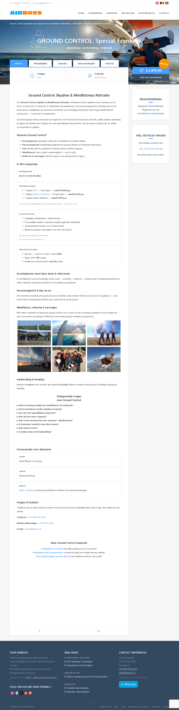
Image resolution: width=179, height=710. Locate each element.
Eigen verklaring (26, 490)
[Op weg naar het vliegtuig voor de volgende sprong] (34, 332)
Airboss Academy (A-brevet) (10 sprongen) (87, 676)
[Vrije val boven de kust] (104, 359)
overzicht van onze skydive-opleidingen (31, 239)
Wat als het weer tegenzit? (33, 416)
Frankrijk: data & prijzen (78, 688)
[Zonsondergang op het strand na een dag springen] (34, 359)
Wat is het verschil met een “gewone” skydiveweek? (46, 420)
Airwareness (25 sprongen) (80, 665)
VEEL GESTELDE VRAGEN (151, 148)
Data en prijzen (86, 63)
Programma (40, 63)
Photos (110, 63)
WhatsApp (128, 684)
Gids (116, 707)
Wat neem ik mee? (28, 428)
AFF (34, 190)
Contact (164, 13)
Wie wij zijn (128, 13)
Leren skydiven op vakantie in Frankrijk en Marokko (44, 23)
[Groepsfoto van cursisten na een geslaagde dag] (69, 359)
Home (81, 13)
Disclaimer (156, 707)
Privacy (166, 707)
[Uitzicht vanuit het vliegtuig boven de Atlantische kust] (69, 332)
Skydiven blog (146, 13)
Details (19, 63)
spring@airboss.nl (43, 3)
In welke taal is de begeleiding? (35, 431)
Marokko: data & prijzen (78, 691)
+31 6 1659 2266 (45, 523)
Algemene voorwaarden (138, 707)
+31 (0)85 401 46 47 (37, 517)
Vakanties (111, 13)
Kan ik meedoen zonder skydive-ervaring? (40, 409)
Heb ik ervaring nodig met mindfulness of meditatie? (46, 405)
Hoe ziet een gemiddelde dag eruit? (37, 413)
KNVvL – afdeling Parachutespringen (41, 677)
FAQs (123, 707)
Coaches (62, 63)
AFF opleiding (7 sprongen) (79, 661)
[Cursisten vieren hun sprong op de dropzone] (104, 332)
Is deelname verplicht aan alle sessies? (39, 424)
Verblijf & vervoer (71, 204)
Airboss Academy (41, 194)
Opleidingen (95, 13)
